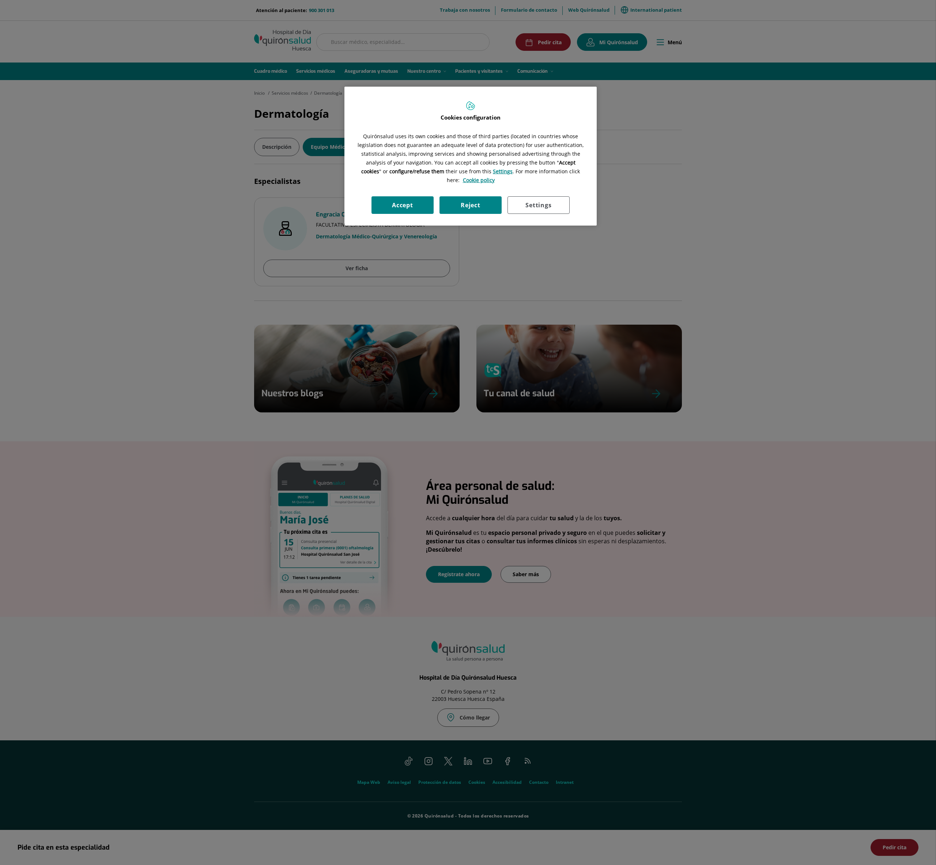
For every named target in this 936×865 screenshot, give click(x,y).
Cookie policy (479, 180)
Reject (470, 205)
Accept (402, 205)
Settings (538, 205)
